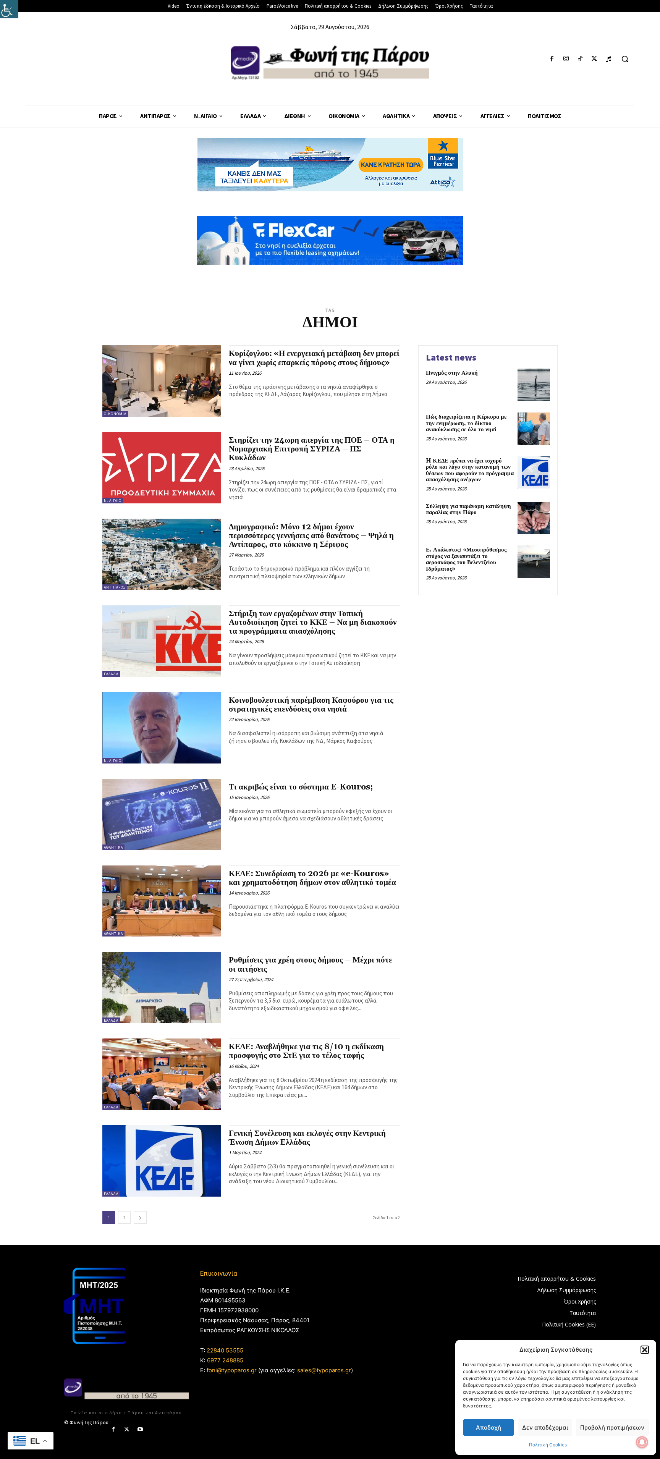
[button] (645, 1350)
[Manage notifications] (642, 1442)
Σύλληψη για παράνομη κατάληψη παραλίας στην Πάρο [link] (468, 509)
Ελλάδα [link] (111, 673)
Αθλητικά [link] (113, 847)
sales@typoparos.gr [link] (324, 1370)
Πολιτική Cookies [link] (548, 1445)
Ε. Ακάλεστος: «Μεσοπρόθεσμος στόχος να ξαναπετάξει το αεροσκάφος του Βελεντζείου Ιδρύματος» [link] (466, 559)
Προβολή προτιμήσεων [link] (612, 1427)
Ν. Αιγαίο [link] (112, 500)
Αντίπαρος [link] (115, 587)
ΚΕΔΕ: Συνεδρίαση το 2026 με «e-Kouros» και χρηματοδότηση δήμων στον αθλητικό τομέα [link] (312, 878)
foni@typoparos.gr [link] (232, 1370)
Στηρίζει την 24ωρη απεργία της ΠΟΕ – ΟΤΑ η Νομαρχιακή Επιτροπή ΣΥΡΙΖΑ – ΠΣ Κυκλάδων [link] (312, 449)
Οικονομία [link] (115, 413)
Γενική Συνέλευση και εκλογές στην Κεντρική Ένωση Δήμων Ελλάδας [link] (307, 1138)
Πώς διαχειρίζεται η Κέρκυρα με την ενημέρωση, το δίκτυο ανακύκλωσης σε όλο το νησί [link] (466, 423)
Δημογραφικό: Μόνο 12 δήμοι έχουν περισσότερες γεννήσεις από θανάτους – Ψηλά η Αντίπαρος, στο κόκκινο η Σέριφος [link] (311, 536)
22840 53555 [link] (225, 1350)
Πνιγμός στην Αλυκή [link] (452, 373)
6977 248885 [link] (225, 1360)
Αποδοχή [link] (488, 1427)
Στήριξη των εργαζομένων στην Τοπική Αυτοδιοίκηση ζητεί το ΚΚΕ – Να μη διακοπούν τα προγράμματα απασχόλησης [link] (312, 622)
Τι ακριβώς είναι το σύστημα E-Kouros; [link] (301, 787)
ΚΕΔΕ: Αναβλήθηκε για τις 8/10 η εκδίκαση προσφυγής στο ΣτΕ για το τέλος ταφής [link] (306, 1051)
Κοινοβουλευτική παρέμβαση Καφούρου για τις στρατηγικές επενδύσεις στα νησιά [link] (311, 705)
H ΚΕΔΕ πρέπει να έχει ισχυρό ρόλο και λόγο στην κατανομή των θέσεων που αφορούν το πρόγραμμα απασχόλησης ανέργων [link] (470, 470)
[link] (9, 9)
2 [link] (124, 1217)
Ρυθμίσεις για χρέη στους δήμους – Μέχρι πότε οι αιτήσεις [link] (310, 964)
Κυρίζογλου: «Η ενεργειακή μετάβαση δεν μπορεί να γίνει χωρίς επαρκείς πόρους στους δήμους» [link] (314, 358)
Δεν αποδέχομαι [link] (545, 1427)
